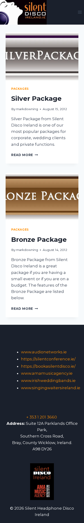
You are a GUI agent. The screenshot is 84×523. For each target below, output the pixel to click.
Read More (24, 155)
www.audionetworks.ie (44, 352)
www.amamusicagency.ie (47, 373)
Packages (20, 88)
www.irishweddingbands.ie (48, 380)
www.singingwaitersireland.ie (50, 387)
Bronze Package (39, 239)
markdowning (27, 109)
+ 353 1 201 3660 (41, 417)
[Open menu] (79, 12)
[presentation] (42, 56)
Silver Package (36, 98)
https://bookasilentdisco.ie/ (48, 366)
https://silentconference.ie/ (48, 359)
